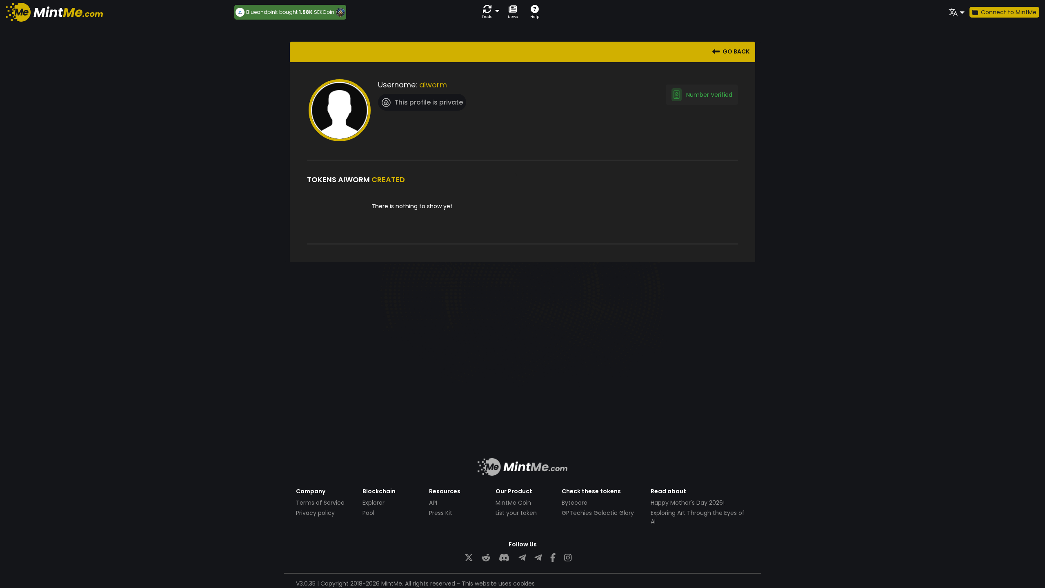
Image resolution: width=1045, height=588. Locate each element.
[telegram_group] (522, 558)
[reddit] (486, 558)
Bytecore (574, 503)
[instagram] (567, 558)
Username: (397, 85)
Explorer (373, 503)
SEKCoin (324, 12)
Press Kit (440, 513)
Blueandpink (262, 12)
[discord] (504, 558)
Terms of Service (320, 503)
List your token (516, 513)
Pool (368, 513)
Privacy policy (315, 513)
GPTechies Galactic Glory (598, 513)
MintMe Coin (513, 503)
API (433, 503)
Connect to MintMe (1008, 12)
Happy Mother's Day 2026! (688, 503)
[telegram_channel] (538, 558)
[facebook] (553, 558)
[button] (489, 12)
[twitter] (469, 558)
